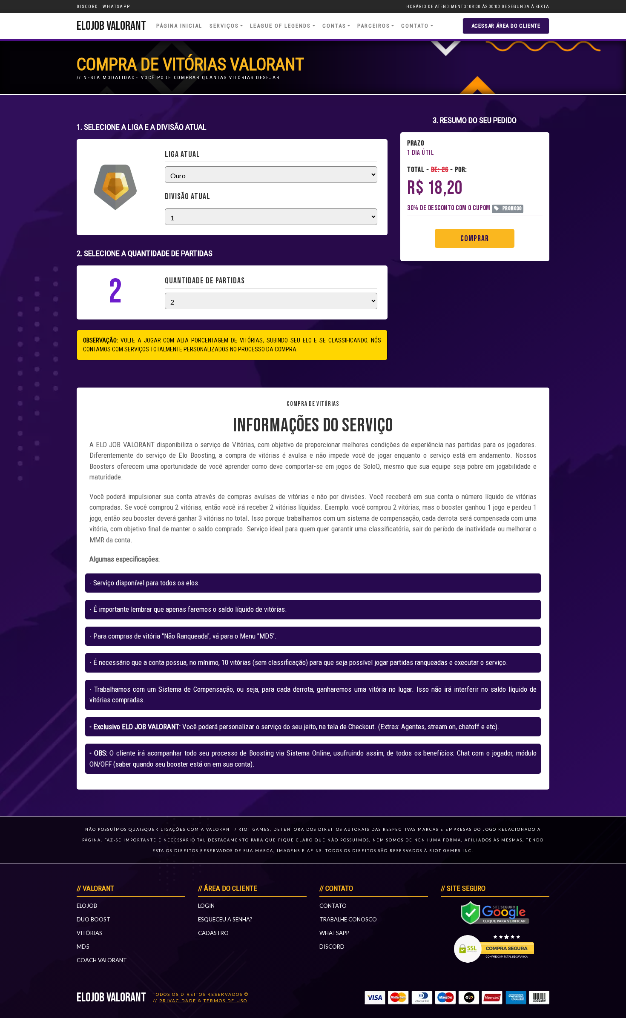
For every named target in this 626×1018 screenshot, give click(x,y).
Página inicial (179, 26)
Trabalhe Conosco (348, 919)
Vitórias (89, 933)
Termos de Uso (225, 1000)
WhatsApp (334, 933)
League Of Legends (280, 26)
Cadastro (213, 933)
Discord (332, 946)
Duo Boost (93, 919)
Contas (334, 26)
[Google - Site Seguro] (495, 911)
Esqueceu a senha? (225, 919)
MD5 (83, 946)
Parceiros (373, 26)
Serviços (224, 26)
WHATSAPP (116, 6)
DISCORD (87, 6)
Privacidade (177, 1000)
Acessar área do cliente (505, 26)
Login (206, 905)
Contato (415, 26)
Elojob (87, 905)
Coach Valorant (102, 960)
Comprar (474, 239)
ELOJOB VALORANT (111, 26)
